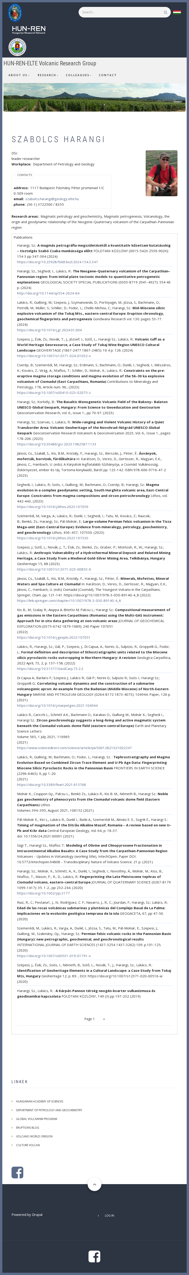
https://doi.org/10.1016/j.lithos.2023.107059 (52, 506)
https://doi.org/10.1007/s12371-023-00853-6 (54, 569)
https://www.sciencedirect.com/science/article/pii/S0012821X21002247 (74, 747)
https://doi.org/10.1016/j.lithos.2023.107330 (52, 538)
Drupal (37, 1214)
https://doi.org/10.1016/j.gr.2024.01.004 (49, 330)
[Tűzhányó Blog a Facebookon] (17, 1176)
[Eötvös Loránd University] (19, 46)
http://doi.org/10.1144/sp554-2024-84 (48, 293)
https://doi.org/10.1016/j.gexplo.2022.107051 (54, 637)
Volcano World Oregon (34, 1136)
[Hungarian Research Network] (31, 29)
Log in (109, 1215)
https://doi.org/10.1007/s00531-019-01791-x (54, 955)
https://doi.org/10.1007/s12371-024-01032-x (54, 355)
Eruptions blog (27, 1128)
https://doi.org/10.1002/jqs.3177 (43, 893)
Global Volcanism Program (36, 1119)
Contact (108, 75)
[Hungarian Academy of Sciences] (17, 12)
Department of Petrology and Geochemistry (49, 1110)
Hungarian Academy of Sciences (39, 1101)
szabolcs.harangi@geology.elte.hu (52, 198)
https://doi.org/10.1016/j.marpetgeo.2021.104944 (57, 705)
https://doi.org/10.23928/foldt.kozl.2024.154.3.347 (57, 262)
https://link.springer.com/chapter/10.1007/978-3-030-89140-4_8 (69, 600)
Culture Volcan (28, 1145)
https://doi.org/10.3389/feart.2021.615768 (51, 784)
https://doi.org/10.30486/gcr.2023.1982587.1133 (56, 444)
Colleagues (78, 75)
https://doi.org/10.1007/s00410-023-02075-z (54, 392)
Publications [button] (23, 237)
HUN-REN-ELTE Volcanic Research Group (49, 63)
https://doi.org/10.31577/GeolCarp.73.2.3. (50, 668)
